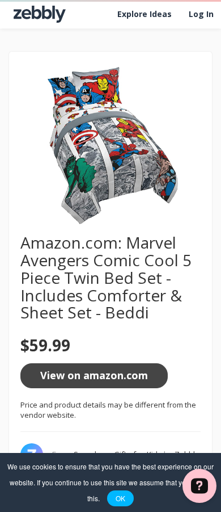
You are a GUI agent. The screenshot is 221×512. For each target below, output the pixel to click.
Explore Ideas (144, 14)
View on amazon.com (94, 375)
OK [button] (120, 498)
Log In (201, 14)
